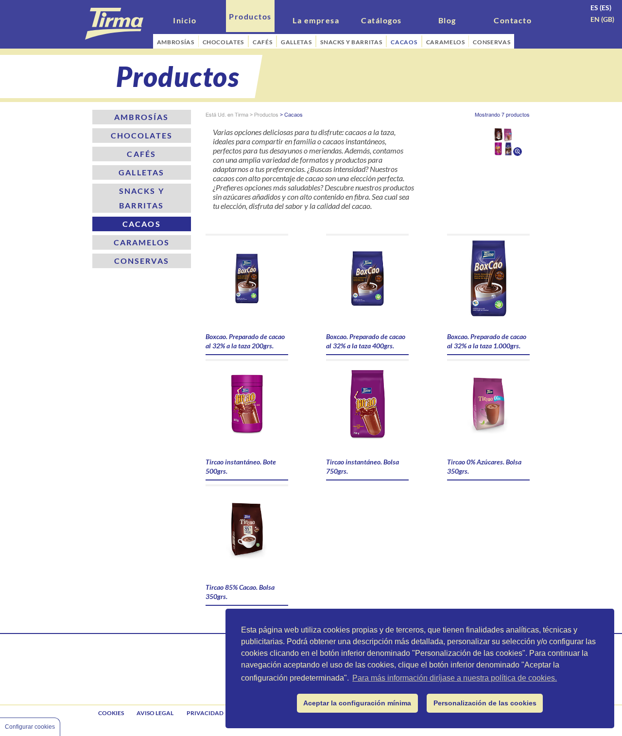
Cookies (111, 713)
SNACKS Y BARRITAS (351, 42)
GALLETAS (296, 42)
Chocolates (142, 135)
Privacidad (205, 713)
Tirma (241, 115)
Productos (266, 115)
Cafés (141, 153)
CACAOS (404, 42)
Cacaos (141, 223)
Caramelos (142, 242)
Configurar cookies (30, 726)
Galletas (141, 172)
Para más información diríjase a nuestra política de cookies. (454, 678)
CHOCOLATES (223, 42)
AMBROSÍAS (175, 42)
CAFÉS (262, 42)
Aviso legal (155, 713)
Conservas (141, 260)
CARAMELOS (445, 42)
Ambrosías (141, 116)
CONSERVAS (491, 42)
